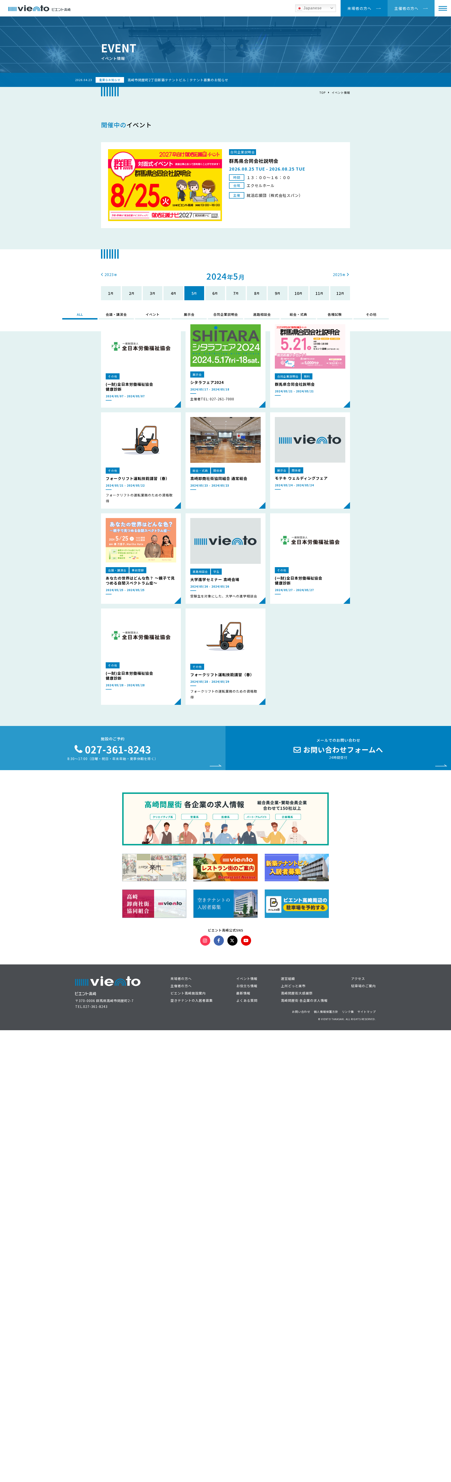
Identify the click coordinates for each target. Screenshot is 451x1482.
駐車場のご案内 (363, 985)
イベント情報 (341, 92)
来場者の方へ (359, 8)
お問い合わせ (301, 1012)
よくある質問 (246, 1000)
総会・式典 (298, 314)
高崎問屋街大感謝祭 (297, 993)
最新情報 (243, 993)
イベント (153, 314)
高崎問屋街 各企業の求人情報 (304, 1000)
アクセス (358, 978)
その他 (371, 314)
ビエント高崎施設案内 (188, 993)
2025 (337, 274)
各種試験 (335, 314)
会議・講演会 (116, 314)
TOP (322, 92)
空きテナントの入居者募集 (192, 1000)
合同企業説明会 (225, 314)
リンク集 (348, 1012)
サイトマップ (367, 1012)
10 (297, 293)
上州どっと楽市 (293, 985)
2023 (109, 274)
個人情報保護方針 (326, 1012)
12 (338, 293)
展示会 (189, 314)
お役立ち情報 (246, 985)
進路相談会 (262, 314)
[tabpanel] (225, 185)
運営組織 (288, 978)
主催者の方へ (406, 8)
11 (317, 293)
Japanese (312, 8)
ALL (80, 314)
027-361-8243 (95, 1006)
